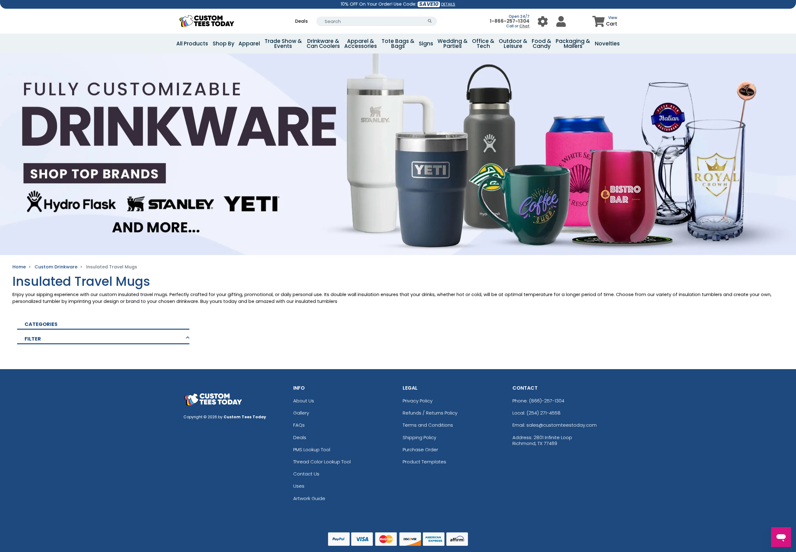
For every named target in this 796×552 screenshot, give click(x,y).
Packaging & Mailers (573, 44)
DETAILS (448, 4)
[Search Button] (430, 21)
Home (19, 267)
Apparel (249, 43)
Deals (301, 21)
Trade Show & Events (283, 44)
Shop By (223, 43)
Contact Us (306, 474)
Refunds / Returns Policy (430, 413)
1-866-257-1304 (510, 21)
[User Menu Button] (542, 21)
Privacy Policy (418, 400)
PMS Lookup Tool (311, 449)
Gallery (301, 413)
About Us (303, 400)
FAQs (299, 425)
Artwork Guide (309, 498)
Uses (298, 486)
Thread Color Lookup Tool (322, 461)
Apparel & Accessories (360, 44)
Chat (524, 26)
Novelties (607, 43)
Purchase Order (420, 449)
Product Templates (424, 461)
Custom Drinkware (56, 267)
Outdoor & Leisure (513, 44)
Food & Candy (541, 44)
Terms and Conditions (428, 425)
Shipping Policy (419, 437)
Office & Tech (483, 44)
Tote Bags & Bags (398, 44)
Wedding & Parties (452, 44)
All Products (192, 43)
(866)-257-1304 (546, 400)
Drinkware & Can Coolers (323, 44)
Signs (426, 43)
